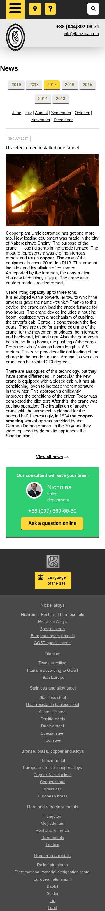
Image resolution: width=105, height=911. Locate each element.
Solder (53, 893)
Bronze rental (52, 760)
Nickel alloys (53, 605)
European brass (52, 796)
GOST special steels (52, 642)
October (82, 112)
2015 (87, 84)
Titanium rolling (52, 663)
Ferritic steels (52, 718)
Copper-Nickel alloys (52, 774)
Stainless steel (52, 697)
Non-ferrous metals (52, 855)
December (63, 119)
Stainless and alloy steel (53, 687)
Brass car (52, 789)
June (16, 112)
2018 (34, 84)
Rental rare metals (53, 830)
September (61, 112)
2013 (60, 98)
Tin (52, 900)
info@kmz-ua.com (81, 33)
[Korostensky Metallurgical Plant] (15, 37)
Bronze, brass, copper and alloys (52, 751)
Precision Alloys (52, 621)
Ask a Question (51, 3)
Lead (52, 907)
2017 (52, 84)
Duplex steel (52, 725)
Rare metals (52, 837)
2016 (69, 84)
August (41, 112)
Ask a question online (52, 523)
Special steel (52, 733)
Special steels (52, 628)
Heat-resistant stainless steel (52, 704)
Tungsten (52, 816)
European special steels (53, 635)
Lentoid (53, 844)
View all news (49, 456)
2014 (43, 98)
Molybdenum (52, 823)
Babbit (52, 886)
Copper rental (52, 781)
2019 (16, 84)
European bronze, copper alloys (52, 767)
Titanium (53, 653)
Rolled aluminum (52, 864)
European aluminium (53, 879)
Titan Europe (52, 677)
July (28, 112)
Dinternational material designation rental (52, 871)
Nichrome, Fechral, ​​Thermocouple (52, 614)
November (40, 119)
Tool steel (52, 740)
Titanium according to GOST (52, 670)
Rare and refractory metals (52, 806)
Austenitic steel (52, 711)
